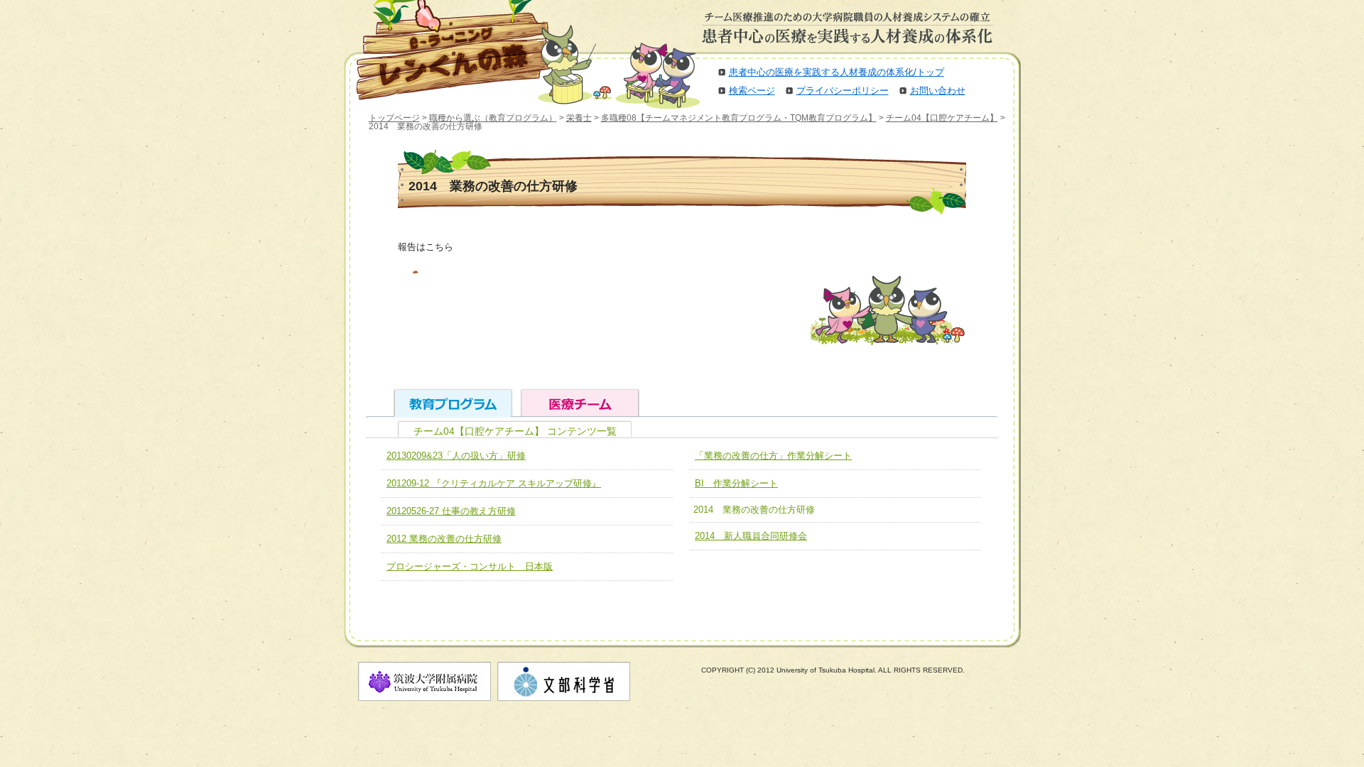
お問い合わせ (937, 90)
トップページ (394, 118)
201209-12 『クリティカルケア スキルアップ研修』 (493, 483)
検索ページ (752, 90)
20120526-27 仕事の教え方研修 (451, 511)
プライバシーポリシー (842, 90)
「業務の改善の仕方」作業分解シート (773, 455)
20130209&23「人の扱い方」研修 (456, 455)
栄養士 (579, 118)
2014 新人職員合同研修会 (751, 536)
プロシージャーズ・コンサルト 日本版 (469, 566)
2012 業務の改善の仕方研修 (444, 538)
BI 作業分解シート (736, 483)
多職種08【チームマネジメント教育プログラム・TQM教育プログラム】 (739, 118)
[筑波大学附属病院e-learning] (443, 49)
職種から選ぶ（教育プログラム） (493, 118)
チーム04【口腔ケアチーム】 (942, 118)
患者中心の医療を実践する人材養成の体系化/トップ (836, 72)
